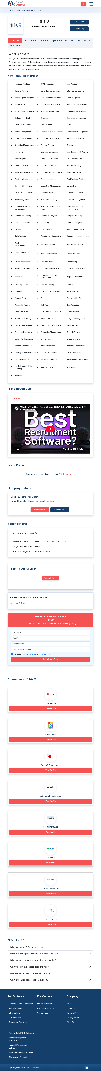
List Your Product (44, 1003)
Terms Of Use (73, 1013)
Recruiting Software (24, 10)
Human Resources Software (21, 1003)
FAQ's (87, 40)
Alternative (15, 45)
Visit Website (39, 509)
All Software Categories (19, 1057)
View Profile (50, 708)
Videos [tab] (16, 398)
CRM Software (15, 1013)
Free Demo (79, 22)
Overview (15, 40)
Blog (69, 1003)
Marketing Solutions (45, 1008)
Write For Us (72, 1022)
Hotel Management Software (21, 1052)
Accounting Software (18, 1022)
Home (10, 10)
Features (75, 40)
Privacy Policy (73, 1017)
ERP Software (15, 1017)
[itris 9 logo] (15, 25)
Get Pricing (79, 28)
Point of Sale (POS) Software (21, 1033)
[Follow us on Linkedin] (87, 1067)
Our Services (42, 1013)
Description (30, 40)
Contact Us (71, 1008)
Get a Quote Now (50, 659)
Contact (44, 40)
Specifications (59, 40)
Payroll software (16, 1008)
